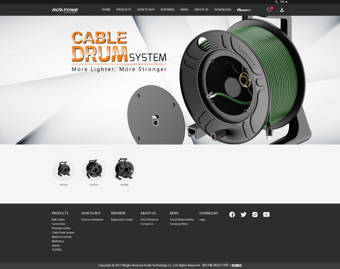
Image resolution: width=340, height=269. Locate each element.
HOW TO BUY (146, 9)
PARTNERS (168, 9)
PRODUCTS (123, 9)
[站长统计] (237, 265)
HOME (106, 9)
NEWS (184, 9)
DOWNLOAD (222, 9)
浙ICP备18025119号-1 (216, 265)
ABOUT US (201, 9)
